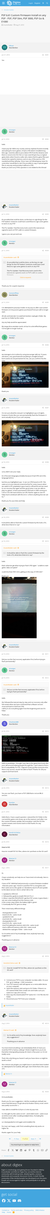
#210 (47, 541)
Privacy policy (29, 1210)
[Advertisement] (25, 34)
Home (9, 1212)
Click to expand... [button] (26, 277)
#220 (47, 1092)
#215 (47, 812)
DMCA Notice (39, 1210)
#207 (47, 408)
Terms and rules (17, 1210)
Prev (17, 1139)
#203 (47, 214)
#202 (47, 139)
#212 (47, 678)
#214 (47, 788)
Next (33, 1139)
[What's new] (43, 3)
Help (3, 1212)
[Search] (47, 3)
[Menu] (3, 3)
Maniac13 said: (9, 1030)
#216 (47, 842)
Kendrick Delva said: (11, 963)
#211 (47, 654)
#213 (47, 731)
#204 (47, 251)
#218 (47, 956)
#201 (47, 55)
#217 (47, 868)
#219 (47, 1023)
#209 (47, 517)
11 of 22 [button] (25, 1139)
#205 (47, 302)
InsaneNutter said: (10, 257)
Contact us (5, 1210)
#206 (47, 345)
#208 (47, 462)
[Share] (42, 55)
